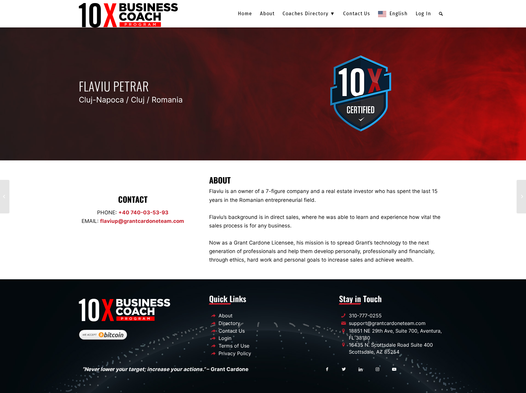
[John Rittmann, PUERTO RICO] (4, 196)
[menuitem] (245, 13)
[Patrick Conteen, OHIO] (521, 196)
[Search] (441, 13)
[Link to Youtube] (394, 368)
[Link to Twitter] (343, 368)
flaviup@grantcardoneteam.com (142, 221)
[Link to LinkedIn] (360, 368)
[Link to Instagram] (377, 368)
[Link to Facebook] (327, 368)
